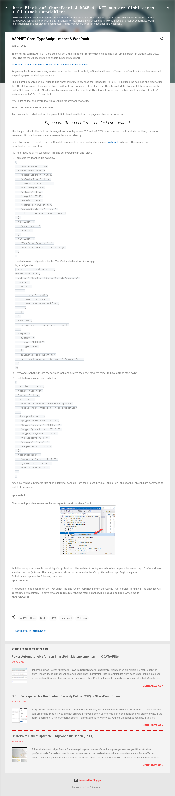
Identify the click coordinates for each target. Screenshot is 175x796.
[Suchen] (168, 9)
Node (43, 618)
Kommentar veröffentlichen (30, 630)
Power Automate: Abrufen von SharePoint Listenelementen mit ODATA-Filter (66, 656)
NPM (53, 618)
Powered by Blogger (89, 780)
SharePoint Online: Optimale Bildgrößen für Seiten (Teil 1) (53, 736)
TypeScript (66, 618)
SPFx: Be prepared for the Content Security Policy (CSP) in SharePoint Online (66, 696)
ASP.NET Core (28, 618)
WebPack (113, 142)
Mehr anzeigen (152, 685)
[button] (161, 39)
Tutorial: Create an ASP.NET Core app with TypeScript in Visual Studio (50, 64)
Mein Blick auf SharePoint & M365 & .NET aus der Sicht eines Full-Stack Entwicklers (83, 10)
